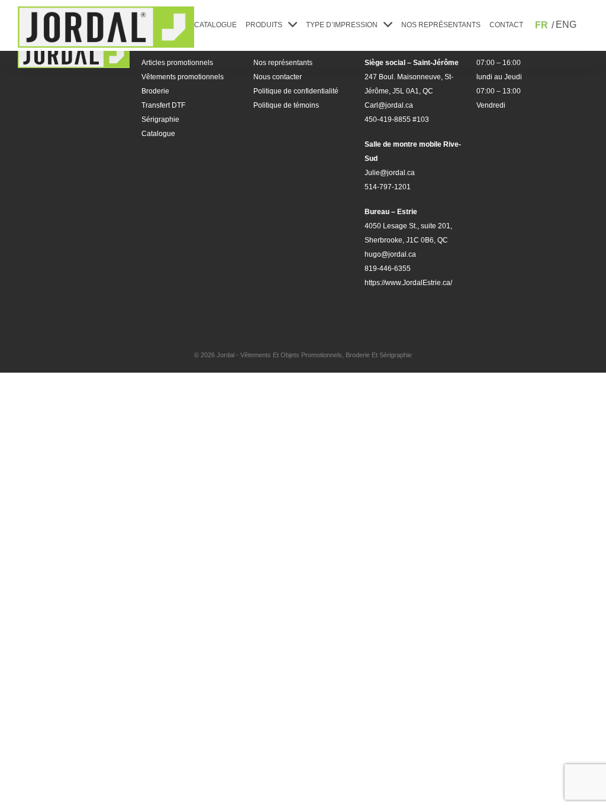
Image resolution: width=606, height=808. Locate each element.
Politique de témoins (286, 105)
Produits (264, 25)
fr (541, 25)
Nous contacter (277, 77)
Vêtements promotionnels (182, 77)
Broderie (155, 91)
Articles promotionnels (177, 63)
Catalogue (215, 25)
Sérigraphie (160, 119)
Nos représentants (441, 25)
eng (566, 25)
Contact (506, 25)
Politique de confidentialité (296, 91)
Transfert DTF (163, 105)
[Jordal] (106, 27)
